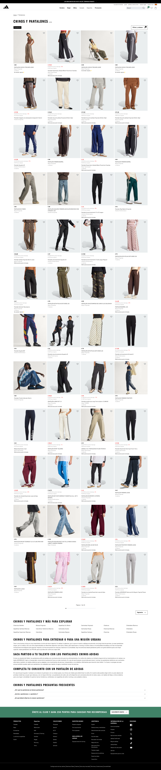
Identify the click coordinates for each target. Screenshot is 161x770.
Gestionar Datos (70, 766)
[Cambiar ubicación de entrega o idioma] (156, 4)
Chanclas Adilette (18, 625)
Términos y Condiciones (97, 766)
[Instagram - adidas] (139, 730)
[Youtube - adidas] (139, 748)
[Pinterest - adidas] (139, 739)
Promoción (98, 8)
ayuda (125, 4)
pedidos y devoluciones (133, 4)
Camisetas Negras (64, 632)
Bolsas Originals (41, 625)
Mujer (69, 8)
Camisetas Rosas (86, 629)
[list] (72, 27)
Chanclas (106, 632)
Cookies (77, 766)
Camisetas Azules (64, 629)
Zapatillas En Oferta (64, 625)
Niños (75, 8)
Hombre (62, 8)
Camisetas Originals (87, 625)
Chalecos (106, 625)
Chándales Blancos (132, 625)
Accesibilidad (107, 766)
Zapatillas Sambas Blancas (21, 629)
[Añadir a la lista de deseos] (44, 33)
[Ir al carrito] (156, 8)
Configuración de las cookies (57, 766)
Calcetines (39, 632)
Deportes (89, 8)
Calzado (81, 8)
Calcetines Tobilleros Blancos (44, 629)
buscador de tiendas (118, 4)
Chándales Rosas (131, 632)
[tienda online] (6, 7)
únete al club (150, 4)
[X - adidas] (139, 734)
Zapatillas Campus (86, 632)
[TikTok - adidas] (139, 743)
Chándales (129, 629)
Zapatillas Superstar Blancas (22, 632)
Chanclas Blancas (109, 629)
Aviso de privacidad (85, 766)
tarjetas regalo (143, 4)
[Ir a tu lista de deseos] (152, 8)
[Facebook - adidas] (139, 725)
